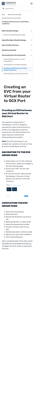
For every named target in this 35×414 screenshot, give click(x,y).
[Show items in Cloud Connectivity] (31, 50)
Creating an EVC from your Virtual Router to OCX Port (15, 69)
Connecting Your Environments (14, 55)
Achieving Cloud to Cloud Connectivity (16, 73)
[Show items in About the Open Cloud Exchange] (31, 40)
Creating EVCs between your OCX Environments (14, 60)
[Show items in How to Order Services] (31, 45)
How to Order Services (10, 45)
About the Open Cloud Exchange (14, 40)
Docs (3, 14)
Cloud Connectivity (9, 50)
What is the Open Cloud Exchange (14, 35)
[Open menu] (31, 4)
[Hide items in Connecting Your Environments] (31, 55)
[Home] (9, 3)
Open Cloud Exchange (10, 31)
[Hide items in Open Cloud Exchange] (31, 31)
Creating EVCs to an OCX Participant (15, 65)
